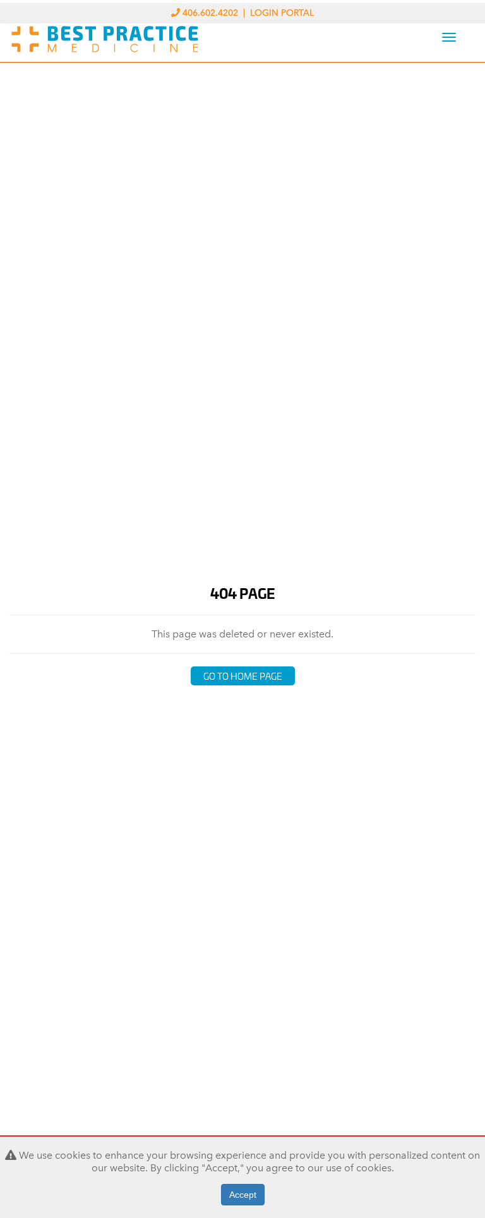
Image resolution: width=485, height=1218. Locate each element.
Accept (242, 1195)
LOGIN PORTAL (282, 13)
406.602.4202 (210, 13)
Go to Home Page (242, 675)
